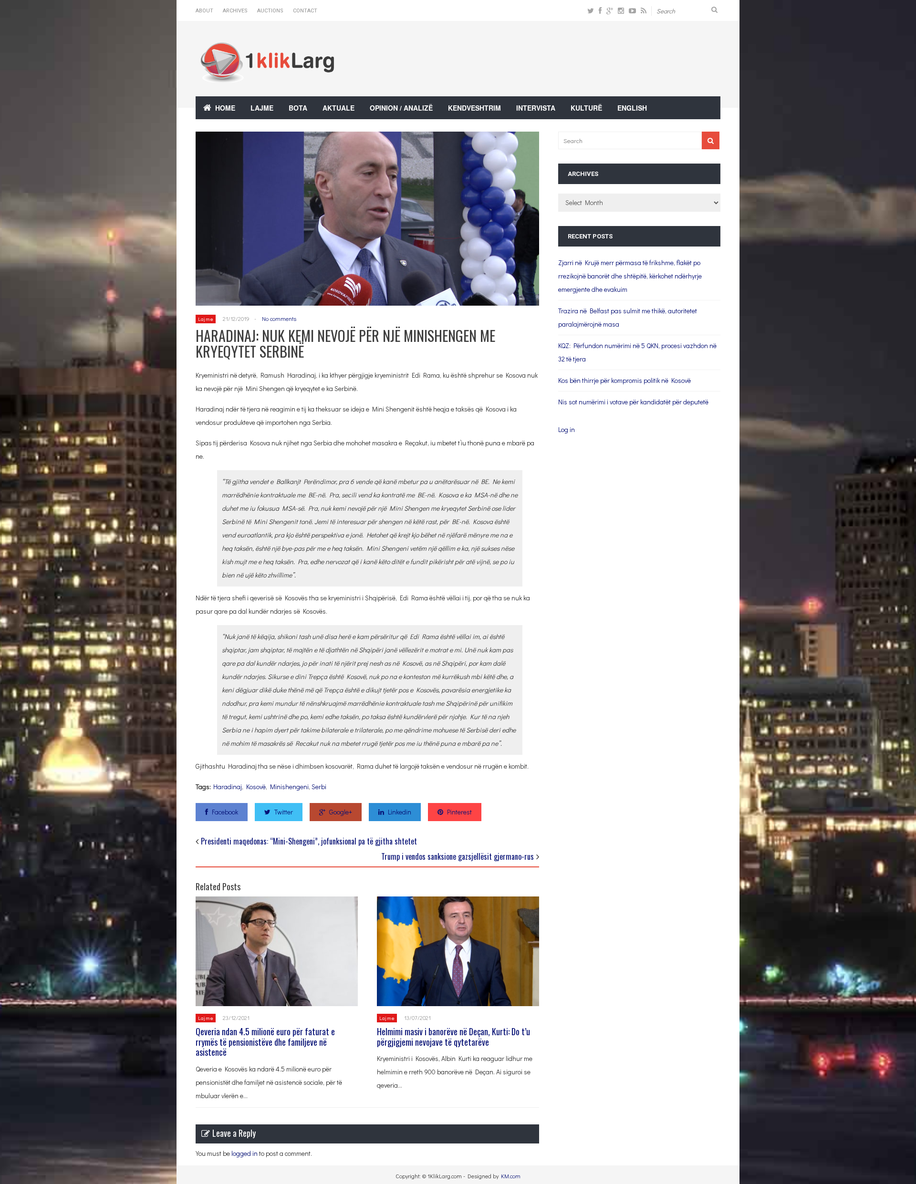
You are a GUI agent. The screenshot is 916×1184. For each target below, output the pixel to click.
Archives (235, 11)
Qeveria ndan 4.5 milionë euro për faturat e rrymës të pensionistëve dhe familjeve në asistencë (265, 1041)
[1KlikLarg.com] (267, 76)
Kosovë (256, 786)
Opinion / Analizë (401, 108)
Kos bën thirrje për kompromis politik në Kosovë (624, 380)
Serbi (319, 786)
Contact (305, 11)
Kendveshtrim (474, 108)
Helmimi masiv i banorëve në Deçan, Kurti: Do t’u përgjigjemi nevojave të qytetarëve (453, 1036)
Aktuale (338, 108)
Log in (566, 429)
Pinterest (459, 811)
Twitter (283, 811)
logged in (244, 1153)
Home (225, 108)
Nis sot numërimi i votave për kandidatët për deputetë (633, 401)
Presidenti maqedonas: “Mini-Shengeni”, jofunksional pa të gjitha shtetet (309, 841)
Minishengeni (289, 786)
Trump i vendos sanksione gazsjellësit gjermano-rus (457, 856)
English (632, 108)
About (204, 11)
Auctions (270, 11)
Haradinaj (227, 786)
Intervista (535, 108)
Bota (298, 108)
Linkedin (399, 811)
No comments (279, 318)
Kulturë (586, 108)
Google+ (340, 811)
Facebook (225, 811)
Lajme (261, 108)
